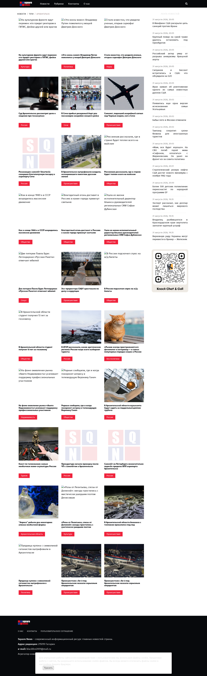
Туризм (24, 475)
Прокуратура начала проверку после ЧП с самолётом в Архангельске (79, 465)
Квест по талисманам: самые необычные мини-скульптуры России (37, 465)
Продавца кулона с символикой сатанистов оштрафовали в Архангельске (34, 583)
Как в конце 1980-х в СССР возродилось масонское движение (38, 231)
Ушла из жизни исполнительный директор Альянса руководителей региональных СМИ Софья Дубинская (123, 232)
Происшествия (113, 125)
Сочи (66, 125)
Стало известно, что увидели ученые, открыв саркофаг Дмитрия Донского (123, 56)
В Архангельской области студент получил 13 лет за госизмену (35, 348)
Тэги (31, 14)
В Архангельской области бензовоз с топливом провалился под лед (122, 523)
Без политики (113, 359)
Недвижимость (28, 417)
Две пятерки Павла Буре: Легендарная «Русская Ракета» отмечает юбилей (38, 289)
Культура (25, 67)
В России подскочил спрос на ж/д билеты (121, 289)
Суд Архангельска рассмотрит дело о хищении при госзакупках (37, 114)
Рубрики (59, 3)
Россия (24, 125)
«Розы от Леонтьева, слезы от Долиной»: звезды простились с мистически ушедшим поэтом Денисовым (77, 526)
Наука (109, 67)
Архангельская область (32, 534)
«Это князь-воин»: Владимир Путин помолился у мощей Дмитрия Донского (80, 56)
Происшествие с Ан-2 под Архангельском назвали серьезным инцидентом (79, 583)
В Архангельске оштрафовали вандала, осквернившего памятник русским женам (81, 174)
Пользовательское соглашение (57, 631)
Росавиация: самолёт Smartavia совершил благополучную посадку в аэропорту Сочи (37, 174)
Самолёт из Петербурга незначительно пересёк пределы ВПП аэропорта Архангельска (124, 466)
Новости (45, 3)
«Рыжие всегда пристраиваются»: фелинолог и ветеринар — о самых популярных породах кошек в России (122, 349)
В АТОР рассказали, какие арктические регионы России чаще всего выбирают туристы (81, 349)
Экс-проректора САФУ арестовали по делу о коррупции (80, 289)
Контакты (73, 3)
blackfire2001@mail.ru (39, 648)
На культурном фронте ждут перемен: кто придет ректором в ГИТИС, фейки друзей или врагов (38, 57)
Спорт (24, 300)
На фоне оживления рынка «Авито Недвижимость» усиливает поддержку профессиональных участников (38, 408)
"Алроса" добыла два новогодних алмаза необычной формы (35, 523)
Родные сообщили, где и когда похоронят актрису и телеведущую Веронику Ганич (78, 408)
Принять (48, 668)
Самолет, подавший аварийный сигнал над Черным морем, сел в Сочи (123, 114)
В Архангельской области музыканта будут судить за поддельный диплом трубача (122, 408)
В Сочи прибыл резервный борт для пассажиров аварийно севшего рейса (80, 114)
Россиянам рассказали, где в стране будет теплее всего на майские (122, 173)
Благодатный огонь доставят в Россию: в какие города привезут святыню (80, 231)
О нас (87, 3)
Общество (111, 183)
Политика (68, 67)
